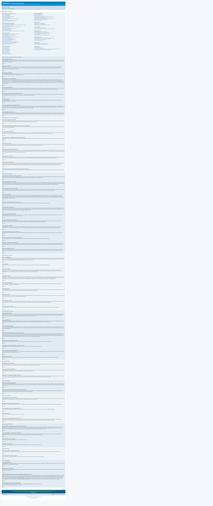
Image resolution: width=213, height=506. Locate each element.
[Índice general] (6, 3)
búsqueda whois (12, 476)
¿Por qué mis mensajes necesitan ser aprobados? (9, 43)
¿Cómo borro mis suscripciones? (38, 40)
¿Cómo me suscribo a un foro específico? (39, 39)
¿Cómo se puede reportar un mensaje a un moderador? (9, 41)
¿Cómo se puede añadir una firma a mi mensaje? (8, 35)
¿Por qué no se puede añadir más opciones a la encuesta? (10, 37)
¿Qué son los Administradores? (38, 14)
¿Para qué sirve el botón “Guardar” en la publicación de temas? (10, 42)
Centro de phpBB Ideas (44, 469)
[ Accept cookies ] (33, 492)
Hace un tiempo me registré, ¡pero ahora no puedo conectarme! (10, 18)
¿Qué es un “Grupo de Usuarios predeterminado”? (41, 19)
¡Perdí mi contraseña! (5, 19)
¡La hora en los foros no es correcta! (7, 25)
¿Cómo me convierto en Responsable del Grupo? (40, 17)
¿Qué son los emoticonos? (5, 48)
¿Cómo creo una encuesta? (6, 36)
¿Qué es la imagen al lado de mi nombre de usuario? (9, 28)
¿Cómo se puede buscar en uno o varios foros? (40, 31)
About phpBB (11, 464)
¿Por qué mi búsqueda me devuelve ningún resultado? (41, 32)
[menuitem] (9, 7)
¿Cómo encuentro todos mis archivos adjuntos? (40, 44)
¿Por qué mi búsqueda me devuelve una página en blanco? (42, 33)
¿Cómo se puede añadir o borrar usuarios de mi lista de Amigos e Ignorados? (44, 28)
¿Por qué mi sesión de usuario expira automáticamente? (9, 20)
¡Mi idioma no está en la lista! (6, 27)
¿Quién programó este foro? (38, 47)
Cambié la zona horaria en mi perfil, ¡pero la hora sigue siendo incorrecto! (12, 26)
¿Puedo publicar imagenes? (6, 49)
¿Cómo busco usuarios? (37, 34)
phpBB (41, 145)
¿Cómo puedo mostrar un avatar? (6, 29)
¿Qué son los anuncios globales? (6, 50)
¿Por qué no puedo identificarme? (6, 17)
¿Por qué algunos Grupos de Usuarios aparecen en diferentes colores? (43, 18)
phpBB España (37, 497)
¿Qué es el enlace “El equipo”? (38, 20)
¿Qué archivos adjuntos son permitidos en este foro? (41, 43)
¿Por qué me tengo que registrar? (6, 14)
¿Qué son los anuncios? (5, 51)
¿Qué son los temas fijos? (5, 52)
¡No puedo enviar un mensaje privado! (39, 23)
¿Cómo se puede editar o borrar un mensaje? (8, 34)
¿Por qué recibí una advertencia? (6, 40)
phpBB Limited (38, 463)
